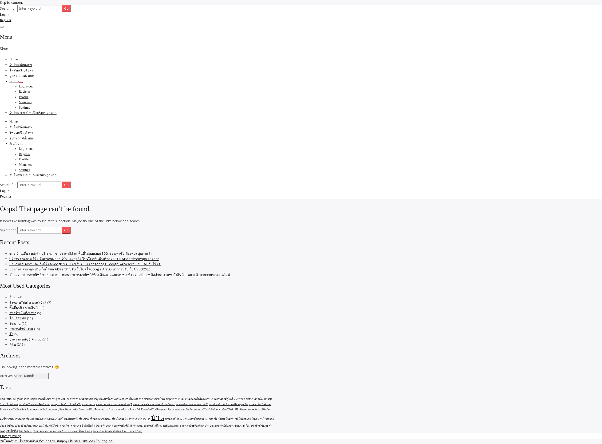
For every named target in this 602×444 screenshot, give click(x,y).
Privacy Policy (10, 436)
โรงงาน (15, 323)
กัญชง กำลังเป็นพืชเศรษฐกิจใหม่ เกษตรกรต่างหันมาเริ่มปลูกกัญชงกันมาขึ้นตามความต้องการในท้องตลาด (86, 398)
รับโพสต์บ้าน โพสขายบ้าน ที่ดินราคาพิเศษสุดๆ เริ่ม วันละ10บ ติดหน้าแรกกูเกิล (56, 441)
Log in (4, 14)
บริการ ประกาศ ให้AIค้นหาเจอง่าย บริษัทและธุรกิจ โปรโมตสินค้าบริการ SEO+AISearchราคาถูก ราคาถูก (84, 259)
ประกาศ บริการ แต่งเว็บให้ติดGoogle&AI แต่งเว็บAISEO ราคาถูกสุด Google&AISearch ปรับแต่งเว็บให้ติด (85, 264)
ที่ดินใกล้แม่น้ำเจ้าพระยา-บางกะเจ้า (131, 418)
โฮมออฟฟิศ (17, 318)
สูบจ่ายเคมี (38, 425)
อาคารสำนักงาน (21, 328)
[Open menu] (2, 27)
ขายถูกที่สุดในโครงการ (197, 398)
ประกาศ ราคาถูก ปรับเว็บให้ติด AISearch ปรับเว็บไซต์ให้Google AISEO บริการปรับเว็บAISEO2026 (79, 269)
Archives (6, 375)
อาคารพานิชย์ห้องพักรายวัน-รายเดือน (230, 425)
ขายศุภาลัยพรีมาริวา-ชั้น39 (66, 404)
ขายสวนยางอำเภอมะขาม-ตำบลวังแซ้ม (154, 404)
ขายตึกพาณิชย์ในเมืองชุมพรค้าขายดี (164, 398)
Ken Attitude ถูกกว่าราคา (14, 398)
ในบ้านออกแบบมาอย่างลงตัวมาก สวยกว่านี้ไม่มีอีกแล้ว (62, 431)
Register (5, 20)
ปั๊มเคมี (255, 418)
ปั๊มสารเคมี (232, 418)
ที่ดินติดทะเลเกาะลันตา (248, 409)
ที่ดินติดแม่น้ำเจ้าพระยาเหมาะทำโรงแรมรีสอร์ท (52, 418)
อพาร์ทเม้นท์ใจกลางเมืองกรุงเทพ (160, 425)
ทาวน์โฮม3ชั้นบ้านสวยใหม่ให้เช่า (216, 409)
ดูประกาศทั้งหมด (21, 76)
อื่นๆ (12, 297)
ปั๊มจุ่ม (221, 418)
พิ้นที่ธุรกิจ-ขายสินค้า (24, 307)
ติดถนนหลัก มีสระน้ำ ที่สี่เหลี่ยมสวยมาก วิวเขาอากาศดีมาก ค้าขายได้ (102, 409)
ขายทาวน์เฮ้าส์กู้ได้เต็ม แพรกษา (227, 398)
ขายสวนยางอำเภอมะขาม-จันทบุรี (114, 404)
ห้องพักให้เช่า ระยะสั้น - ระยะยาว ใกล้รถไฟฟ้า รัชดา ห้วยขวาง (79, 425)
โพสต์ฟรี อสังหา (21, 70)
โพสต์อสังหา (25, 431)
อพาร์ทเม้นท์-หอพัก (22, 313)
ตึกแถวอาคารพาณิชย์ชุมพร (182, 409)
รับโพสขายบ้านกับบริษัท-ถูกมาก (32, 113)
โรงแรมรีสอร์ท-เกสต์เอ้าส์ (27, 302)
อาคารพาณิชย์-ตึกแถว (25, 339)
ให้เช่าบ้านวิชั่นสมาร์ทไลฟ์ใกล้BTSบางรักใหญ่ (117, 431)
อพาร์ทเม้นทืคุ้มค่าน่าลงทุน (128, 425)
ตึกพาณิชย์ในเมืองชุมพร (154, 409)
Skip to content (11, 2)
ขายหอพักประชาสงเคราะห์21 (192, 404)
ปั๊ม (216, 418)
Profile (14, 81)
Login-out (26, 86)
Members (25, 102)
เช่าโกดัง (12, 431)
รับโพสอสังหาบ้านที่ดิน (19, 425)
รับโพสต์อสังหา (20, 65)
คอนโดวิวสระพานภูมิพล (51, 409)
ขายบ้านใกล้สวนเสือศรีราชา (34, 404)
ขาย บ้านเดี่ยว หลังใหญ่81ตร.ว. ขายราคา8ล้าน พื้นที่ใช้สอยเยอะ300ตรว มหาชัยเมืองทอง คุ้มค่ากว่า (80, 253)
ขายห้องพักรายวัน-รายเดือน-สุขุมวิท (228, 404)
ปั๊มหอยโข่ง (245, 418)
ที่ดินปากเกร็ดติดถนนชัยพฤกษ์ (95, 418)
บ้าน (157, 417)
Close (4, 48)
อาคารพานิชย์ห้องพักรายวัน (194, 425)
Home (13, 59)
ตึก (11, 334)
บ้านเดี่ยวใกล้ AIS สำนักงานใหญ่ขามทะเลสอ (189, 418)
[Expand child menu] (21, 82)
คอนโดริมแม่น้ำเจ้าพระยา (23, 409)
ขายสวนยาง (88, 404)
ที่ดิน (12, 344)
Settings (24, 107)
